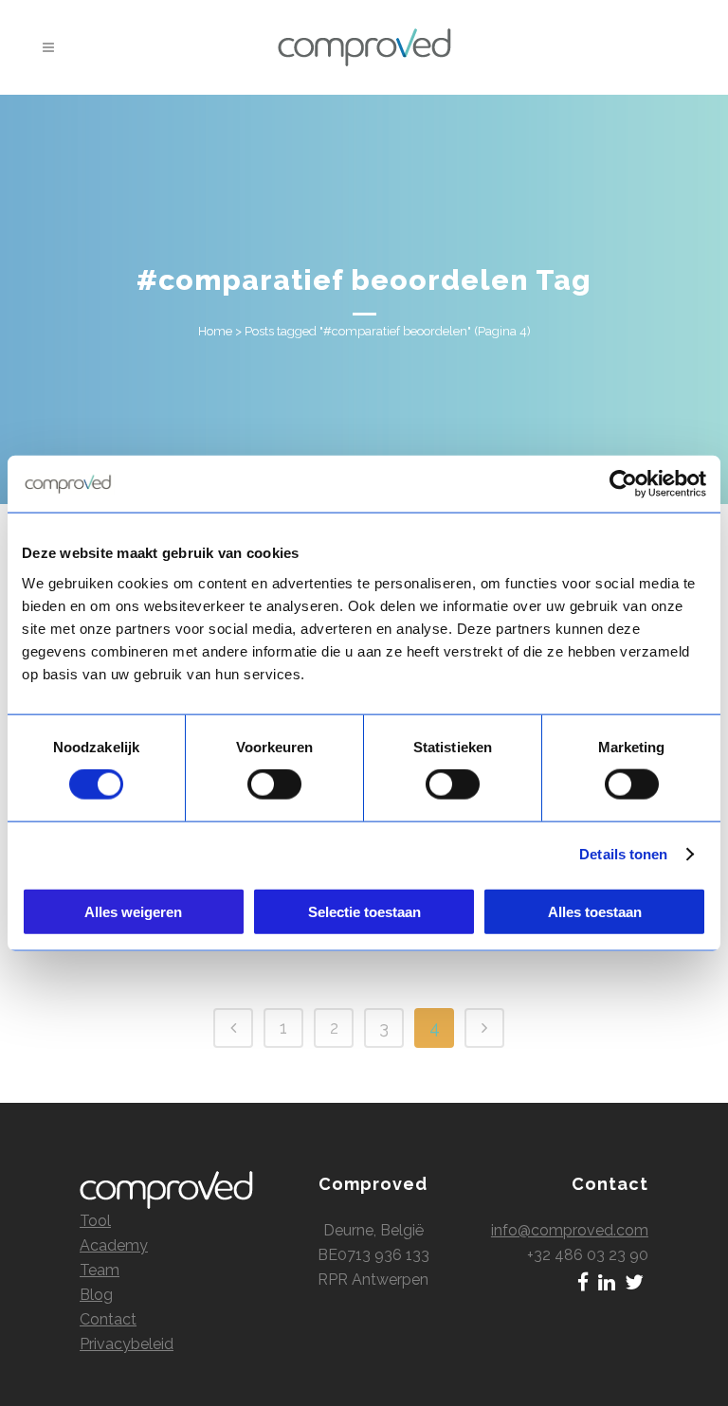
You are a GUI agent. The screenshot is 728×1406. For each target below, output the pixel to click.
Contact (108, 1319)
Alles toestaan (595, 911)
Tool (95, 1221)
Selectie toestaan (364, 911)
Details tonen (623, 854)
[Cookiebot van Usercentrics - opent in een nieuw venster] (623, 484)
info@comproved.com (569, 1230)
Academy (114, 1245)
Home (215, 331)
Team (99, 1270)
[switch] (274, 784)
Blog (96, 1295)
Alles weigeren (133, 911)
